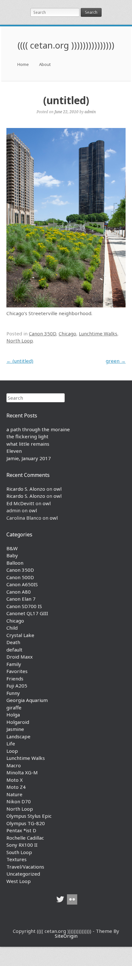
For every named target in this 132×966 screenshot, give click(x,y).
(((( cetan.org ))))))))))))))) (66, 45)
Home (23, 64)
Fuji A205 (16, 685)
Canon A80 (18, 591)
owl (58, 489)
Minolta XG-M (22, 772)
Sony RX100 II (21, 845)
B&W (12, 548)
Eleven (14, 451)
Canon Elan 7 (21, 599)
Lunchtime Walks (98, 333)
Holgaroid (17, 722)
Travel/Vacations (25, 866)
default (14, 649)
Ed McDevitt (20, 503)
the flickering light (27, 436)
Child (12, 627)
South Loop (19, 852)
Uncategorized (23, 873)
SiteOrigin (66, 936)
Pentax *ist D (21, 830)
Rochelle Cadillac (25, 837)
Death (13, 642)
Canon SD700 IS (24, 606)
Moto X (14, 780)
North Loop (19, 340)
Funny (13, 693)
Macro (13, 765)
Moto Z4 (16, 787)
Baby (12, 555)
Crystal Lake (20, 635)
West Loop (18, 881)
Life (10, 743)
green (116, 361)
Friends (14, 678)
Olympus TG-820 (25, 823)
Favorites (17, 671)
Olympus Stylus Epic (29, 816)
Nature (14, 794)
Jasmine (15, 729)
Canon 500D (20, 577)
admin (90, 111)
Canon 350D (42, 333)
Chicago (67, 333)
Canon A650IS (22, 584)
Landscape (18, 736)
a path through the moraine (38, 429)
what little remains (27, 444)
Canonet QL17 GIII (27, 613)
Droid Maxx (19, 656)
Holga (13, 714)
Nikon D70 (18, 801)
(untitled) (19, 361)
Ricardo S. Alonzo (25, 489)
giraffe (13, 707)
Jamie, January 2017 (28, 458)
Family (13, 664)
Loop (12, 751)
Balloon (14, 563)
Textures (16, 859)
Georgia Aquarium (27, 700)
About (45, 64)
